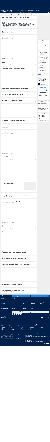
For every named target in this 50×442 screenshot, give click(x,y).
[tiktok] (21, 314)
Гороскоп (24, 10)
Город (13, 303)
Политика (32, 302)
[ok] (17, 314)
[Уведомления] (47, 12)
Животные (13, 307)
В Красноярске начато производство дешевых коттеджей (15, 195)
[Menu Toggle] (1, 12)
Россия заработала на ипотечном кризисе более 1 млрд (14, 56)
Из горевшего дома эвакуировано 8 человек (12, 284)
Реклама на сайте (3, 299)
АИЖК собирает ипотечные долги (9, 62)
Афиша (22, 10)
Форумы (14, 10)
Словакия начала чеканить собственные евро (12, 100)
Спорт (41, 299)
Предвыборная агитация (4, 307)
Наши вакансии (3, 304)
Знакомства (7, 10)
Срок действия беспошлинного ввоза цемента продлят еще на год (17, 31)
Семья (32, 308)
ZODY (32, 10)
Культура (23, 302)
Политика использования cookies (29, 339)
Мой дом (23, 304)
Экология (41, 303)
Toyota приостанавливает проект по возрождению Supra (14, 151)
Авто (12, 299)
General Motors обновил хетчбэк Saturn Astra (12, 126)
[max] (19, 314)
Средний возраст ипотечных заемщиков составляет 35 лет (15, 37)
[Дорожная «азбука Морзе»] (30, 186)
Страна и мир (42, 302)
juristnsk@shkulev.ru (18, 338)
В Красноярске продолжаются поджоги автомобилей (14, 252)
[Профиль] (49, 12)
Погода (11, 10)
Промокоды (35, 10)
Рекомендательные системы (28, 340)
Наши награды (3, 303)
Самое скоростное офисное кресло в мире (11, 163)
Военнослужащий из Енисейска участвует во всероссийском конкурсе (18, 201)
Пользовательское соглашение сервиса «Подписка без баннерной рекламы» (34, 341)
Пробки (25, 12)
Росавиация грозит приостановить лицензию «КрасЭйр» (14, 258)
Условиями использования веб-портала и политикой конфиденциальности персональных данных (36, 336)
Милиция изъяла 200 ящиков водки (10, 226)
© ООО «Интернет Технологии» (4, 343)
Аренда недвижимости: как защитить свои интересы (14, 22)
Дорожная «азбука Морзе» (8, 183)
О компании (2, 302)
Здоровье (13, 308)
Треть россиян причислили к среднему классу (12, 94)
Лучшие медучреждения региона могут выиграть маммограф (16, 264)
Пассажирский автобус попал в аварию (11, 157)
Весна (13, 302)
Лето (23, 303)
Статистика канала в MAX (4, 308)
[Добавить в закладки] (35, 26)
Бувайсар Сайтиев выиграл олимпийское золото (13, 290)
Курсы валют (29, 10)
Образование (24, 308)
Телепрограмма (18, 10)
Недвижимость (3, 10)
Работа (32, 304)
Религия (32, 307)
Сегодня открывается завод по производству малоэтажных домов (17, 232)
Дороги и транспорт (15, 304)
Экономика (41, 304)
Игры (38, 10)
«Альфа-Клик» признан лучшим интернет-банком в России (15, 88)
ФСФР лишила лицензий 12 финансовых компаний (13, 68)
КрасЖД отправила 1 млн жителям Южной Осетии (13, 221)
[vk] (15, 314)
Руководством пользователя (28, 335)
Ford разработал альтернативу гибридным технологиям (14, 132)
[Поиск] (45, 12)
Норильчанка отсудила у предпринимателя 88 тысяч (13, 120)
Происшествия (33, 303)
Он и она (32, 299)
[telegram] (13, 314)
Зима (23, 299)
